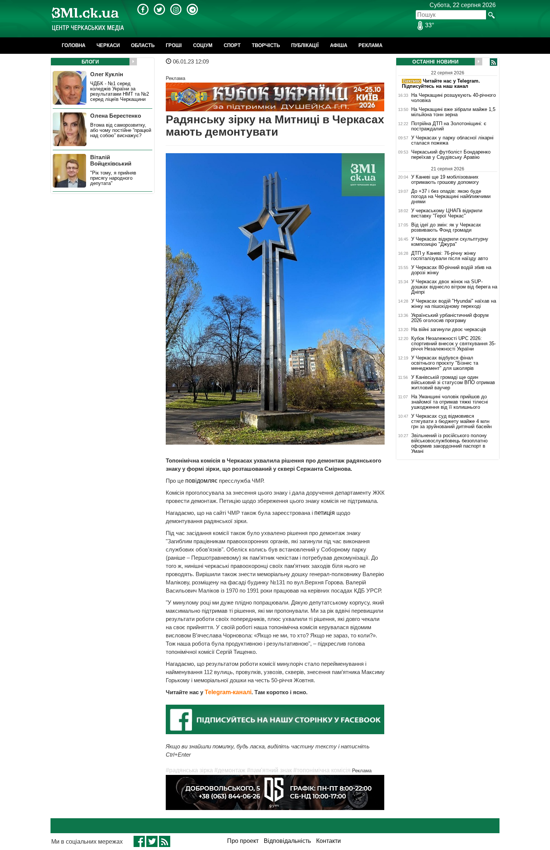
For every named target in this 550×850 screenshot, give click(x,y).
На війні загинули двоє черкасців (448, 329)
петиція (324, 513)
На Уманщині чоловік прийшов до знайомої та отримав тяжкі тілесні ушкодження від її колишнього (449, 402)
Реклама (370, 45)
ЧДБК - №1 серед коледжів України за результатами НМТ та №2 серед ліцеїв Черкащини (119, 91)
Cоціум (203, 45)
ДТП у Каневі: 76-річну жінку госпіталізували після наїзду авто (449, 256)
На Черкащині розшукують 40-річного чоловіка (453, 98)
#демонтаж (229, 770)
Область (143, 45)
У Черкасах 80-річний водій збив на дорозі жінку (451, 270)
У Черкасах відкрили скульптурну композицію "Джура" (449, 242)
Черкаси (108, 45)
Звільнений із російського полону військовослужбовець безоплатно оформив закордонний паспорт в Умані (449, 443)
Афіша (338, 45)
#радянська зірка (189, 770)
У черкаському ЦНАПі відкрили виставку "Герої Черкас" (446, 213)
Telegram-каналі (228, 692)
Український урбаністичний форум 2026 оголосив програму (450, 318)
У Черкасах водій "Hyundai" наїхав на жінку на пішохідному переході (453, 304)
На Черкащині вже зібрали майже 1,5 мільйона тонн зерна (453, 112)
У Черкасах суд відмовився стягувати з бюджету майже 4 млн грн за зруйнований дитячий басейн (451, 421)
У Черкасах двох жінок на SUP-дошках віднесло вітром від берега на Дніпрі (454, 287)
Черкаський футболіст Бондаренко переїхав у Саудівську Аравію (451, 154)
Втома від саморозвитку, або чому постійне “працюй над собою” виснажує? (120, 130)
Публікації (305, 45)
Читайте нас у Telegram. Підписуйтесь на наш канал (441, 83)
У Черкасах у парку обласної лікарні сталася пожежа (452, 140)
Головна (73, 45)
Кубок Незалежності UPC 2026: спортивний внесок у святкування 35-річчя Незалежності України (453, 344)
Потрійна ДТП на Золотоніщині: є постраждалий (448, 126)
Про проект (243, 841)
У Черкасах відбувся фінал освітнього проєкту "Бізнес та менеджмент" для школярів (444, 363)
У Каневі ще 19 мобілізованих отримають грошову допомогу (445, 179)
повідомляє (202, 480)
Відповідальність (287, 841)
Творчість (266, 45)
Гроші (174, 45)
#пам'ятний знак (269, 770)
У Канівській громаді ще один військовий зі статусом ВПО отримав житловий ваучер (453, 382)
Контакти (328, 841)
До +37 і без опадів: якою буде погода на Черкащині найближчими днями (451, 196)
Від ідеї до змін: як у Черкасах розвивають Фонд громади (446, 227)
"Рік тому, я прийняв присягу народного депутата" (113, 178)
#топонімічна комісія (322, 770)
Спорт (232, 45)
